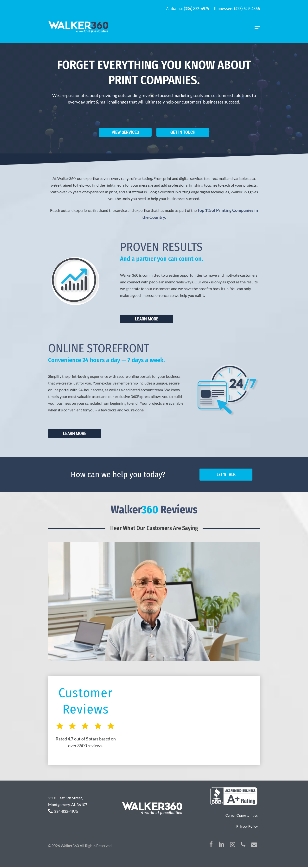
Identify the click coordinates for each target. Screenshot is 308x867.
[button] (257, 26)
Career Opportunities (241, 815)
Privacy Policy (247, 826)
